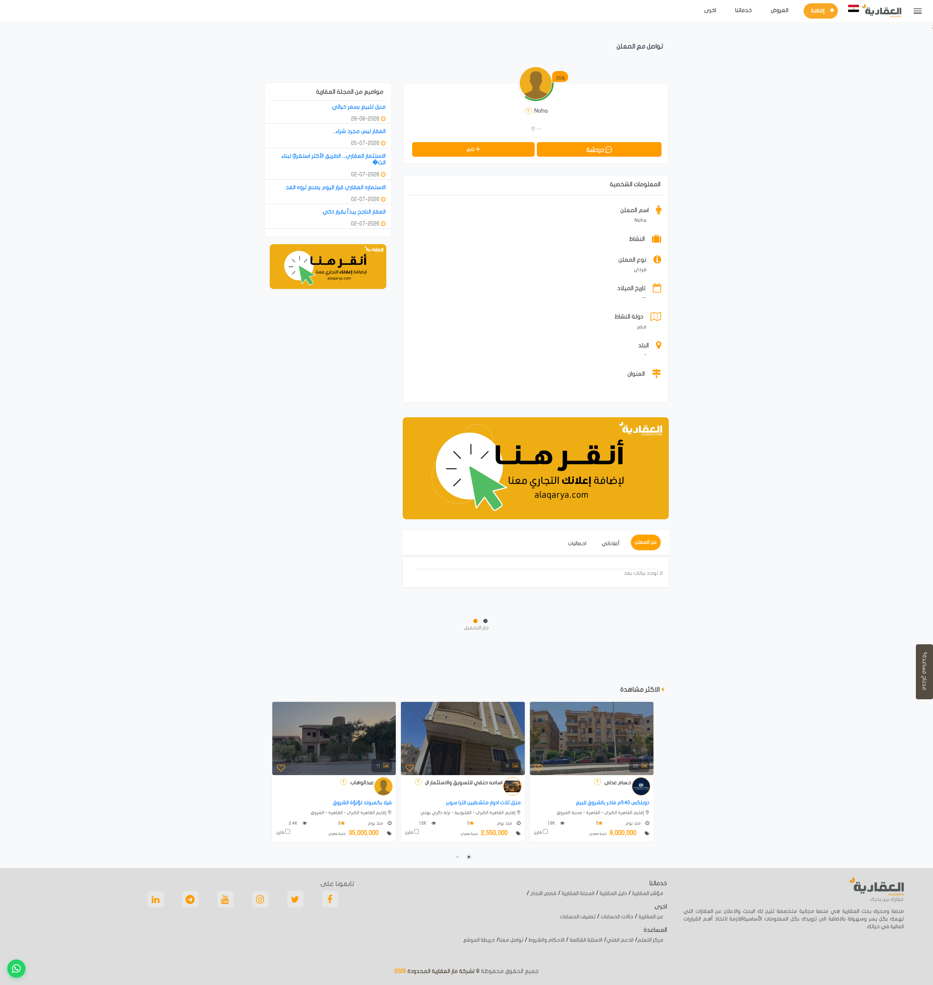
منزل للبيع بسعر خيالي (359, 107)
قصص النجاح (543, 893)
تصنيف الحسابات (578, 916)
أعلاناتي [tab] (611, 543)
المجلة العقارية (577, 893)
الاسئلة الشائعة (585, 940)
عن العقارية (650, 916)
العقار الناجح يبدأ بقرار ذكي (354, 212)
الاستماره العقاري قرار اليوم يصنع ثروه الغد (336, 187)
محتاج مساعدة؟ (925, 672)
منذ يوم (376, 823)
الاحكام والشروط (546, 940)
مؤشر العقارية (647, 893)
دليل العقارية (612, 893)
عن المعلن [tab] (646, 542)
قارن (280, 832)
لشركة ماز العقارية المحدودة (440, 971)
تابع (471, 149)
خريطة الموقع (479, 940)
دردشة (595, 149)
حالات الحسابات (616, 916)
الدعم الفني (619, 940)
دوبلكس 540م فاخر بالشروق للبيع (612, 802)
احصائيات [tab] (577, 543)
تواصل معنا (511, 940)
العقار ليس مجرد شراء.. (359, 131)
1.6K (423, 823)
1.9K (552, 823)
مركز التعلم (650, 940)
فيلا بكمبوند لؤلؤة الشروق (362, 802)
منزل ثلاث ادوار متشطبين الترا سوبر (483, 802)
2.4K (294, 823)
